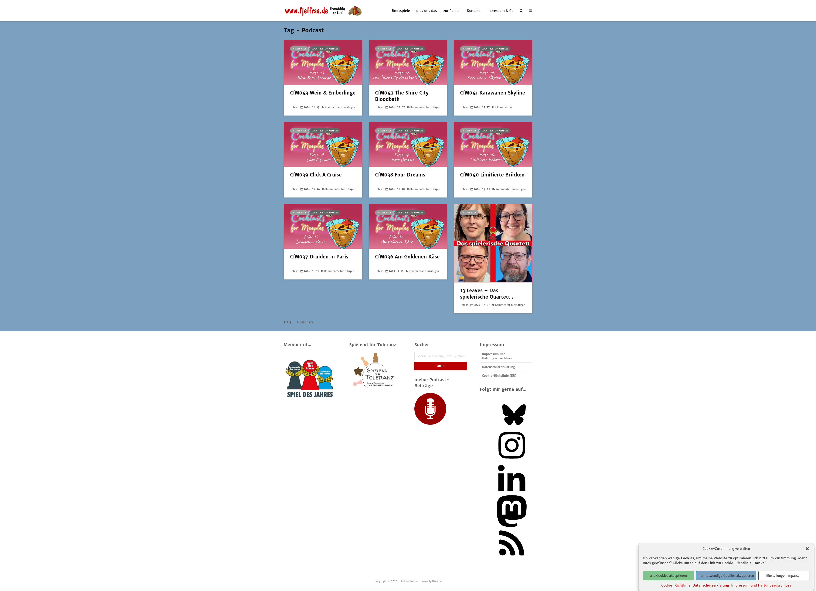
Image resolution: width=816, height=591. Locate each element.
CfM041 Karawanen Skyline (492, 93)
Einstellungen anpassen (783, 576)
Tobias (294, 107)
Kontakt (473, 10)
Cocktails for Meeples (325, 48)
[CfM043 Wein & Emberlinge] (323, 62)
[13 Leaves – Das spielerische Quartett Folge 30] (493, 243)
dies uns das (426, 10)
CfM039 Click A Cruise (316, 175)
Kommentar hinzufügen (340, 107)
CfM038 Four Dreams (400, 175)
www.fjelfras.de (432, 581)
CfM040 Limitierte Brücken (492, 175)
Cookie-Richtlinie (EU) (499, 376)
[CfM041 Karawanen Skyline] (493, 62)
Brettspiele (401, 10)
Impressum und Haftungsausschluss (761, 585)
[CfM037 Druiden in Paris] (323, 226)
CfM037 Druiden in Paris (319, 257)
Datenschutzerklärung (711, 585)
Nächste (307, 322)
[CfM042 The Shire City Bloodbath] (408, 62)
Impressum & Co (499, 10)
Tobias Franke (409, 581)
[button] (807, 549)
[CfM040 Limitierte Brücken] (493, 144)
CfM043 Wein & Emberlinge (323, 93)
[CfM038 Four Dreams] (408, 144)
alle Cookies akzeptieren (668, 576)
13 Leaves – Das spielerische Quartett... (487, 294)
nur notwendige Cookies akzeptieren (726, 576)
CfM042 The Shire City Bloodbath (402, 96)
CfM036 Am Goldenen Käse (407, 257)
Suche (440, 366)
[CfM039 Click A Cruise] (323, 144)
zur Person (451, 10)
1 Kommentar (503, 107)
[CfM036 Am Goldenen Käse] (408, 226)
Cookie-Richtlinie (675, 585)
